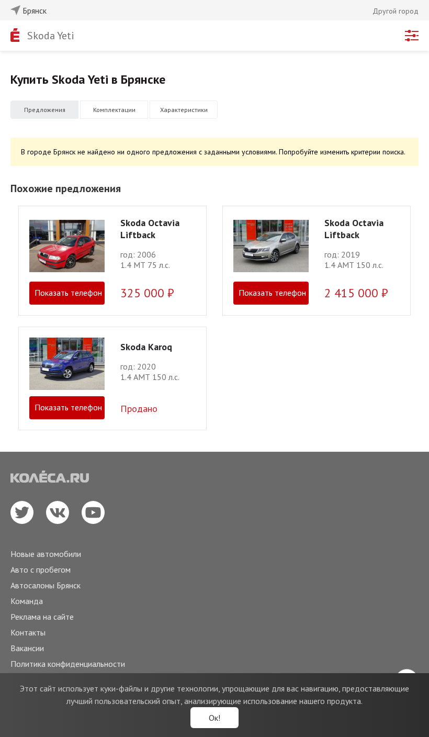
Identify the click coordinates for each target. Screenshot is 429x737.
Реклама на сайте (42, 616)
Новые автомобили (45, 554)
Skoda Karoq (146, 347)
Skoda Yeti (50, 35)
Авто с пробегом (40, 569)
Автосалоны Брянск (45, 585)
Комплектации (114, 110)
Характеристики (184, 110)
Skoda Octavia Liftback (149, 229)
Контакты (28, 632)
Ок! (214, 717)
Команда (26, 601)
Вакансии (27, 648)
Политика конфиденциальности (67, 663)
